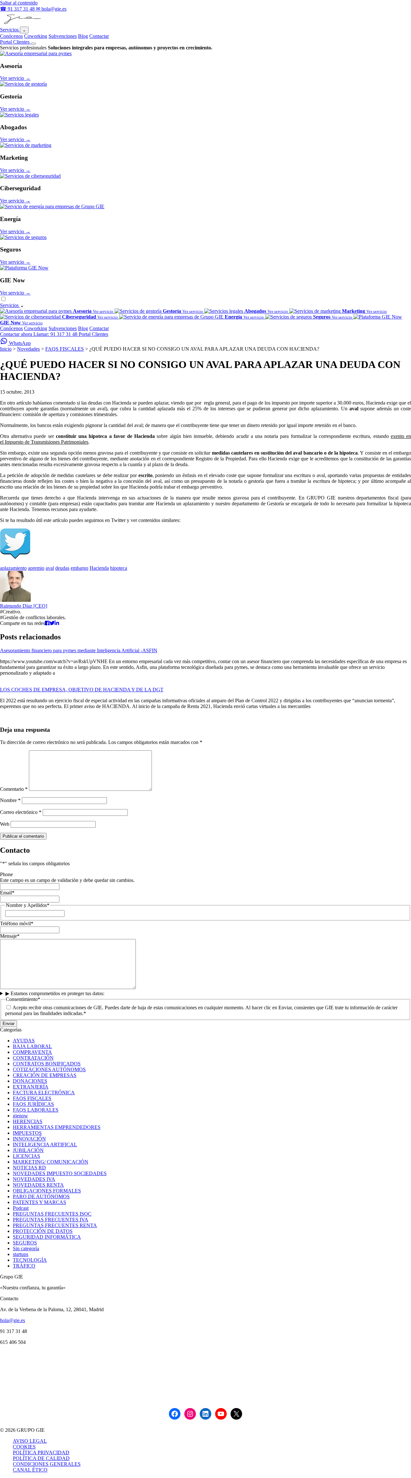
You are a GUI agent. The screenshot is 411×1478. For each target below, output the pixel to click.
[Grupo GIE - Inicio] (21, 23)
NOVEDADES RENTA (38, 1185)
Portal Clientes (15, 42)
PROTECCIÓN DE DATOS (43, 1231)
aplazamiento (13, 568)
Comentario (14, 789)
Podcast (21, 1208)
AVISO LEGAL (30, 1441)
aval (50, 568)
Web (4, 824)
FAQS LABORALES (35, 1110)
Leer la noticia (14, 684)
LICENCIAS (26, 1156)
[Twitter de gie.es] (15, 557)
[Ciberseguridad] (30, 176)
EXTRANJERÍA (30, 1086)
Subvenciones (62, 36)
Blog (83, 36)
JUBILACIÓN (28, 1150)
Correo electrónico (20, 812)
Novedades (28, 349)
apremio (36, 568)
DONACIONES (30, 1081)
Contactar (99, 36)
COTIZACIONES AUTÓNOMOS (49, 1069)
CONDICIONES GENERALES (47, 1464)
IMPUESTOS (27, 1133)
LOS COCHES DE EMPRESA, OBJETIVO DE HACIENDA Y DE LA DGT (81, 689)
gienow (20, 1115)
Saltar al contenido (19, 2)
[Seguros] (23, 237)
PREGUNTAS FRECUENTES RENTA (55, 1225)
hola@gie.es (12, 1320)
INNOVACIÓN (29, 1138)
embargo (79, 568)
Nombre (10, 800)
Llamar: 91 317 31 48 (56, 334)
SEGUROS (25, 1242)
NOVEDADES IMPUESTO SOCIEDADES (60, 1173)
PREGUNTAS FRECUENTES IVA (50, 1219)
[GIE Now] (24, 267)
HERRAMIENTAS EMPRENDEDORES (57, 1127)
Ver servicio (15, 78)
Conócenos (11, 36)
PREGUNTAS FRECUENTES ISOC (52, 1214)
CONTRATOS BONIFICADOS (47, 1063)
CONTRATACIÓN (33, 1058)
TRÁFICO (24, 1266)
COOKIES (24, 1446)
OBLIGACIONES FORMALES (47, 1190)
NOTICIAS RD (29, 1167)
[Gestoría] (23, 84)
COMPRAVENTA (32, 1052)
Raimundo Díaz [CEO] (23, 606)
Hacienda (99, 568)
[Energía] (52, 206)
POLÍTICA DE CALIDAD (41, 1458)
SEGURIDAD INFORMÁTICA (47, 1237)
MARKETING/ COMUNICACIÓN (50, 1162)
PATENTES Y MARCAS (39, 1202)
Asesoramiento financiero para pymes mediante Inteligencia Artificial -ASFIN (78, 650)
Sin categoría (26, 1248)
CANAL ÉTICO (30, 1470)
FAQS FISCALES (64, 349)
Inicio (6, 349)
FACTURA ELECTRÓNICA (44, 1092)
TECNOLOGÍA (30, 1260)
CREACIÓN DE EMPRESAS (44, 1075)
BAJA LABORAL (32, 1046)
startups (20, 1254)
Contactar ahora (16, 334)
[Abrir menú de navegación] (33, 44)
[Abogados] (19, 114)
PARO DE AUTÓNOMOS (41, 1196)
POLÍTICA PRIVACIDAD (41, 1452)
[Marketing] (25, 145)
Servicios (10, 29)
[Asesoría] (36, 53)
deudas (62, 568)
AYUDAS (24, 1040)
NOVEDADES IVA (34, 1179)
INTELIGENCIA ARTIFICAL (45, 1144)
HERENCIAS (27, 1121)
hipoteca (118, 568)
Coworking (35, 36)
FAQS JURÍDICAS (33, 1104)
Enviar (8, 1023)
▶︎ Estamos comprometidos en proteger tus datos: (54, 993)
